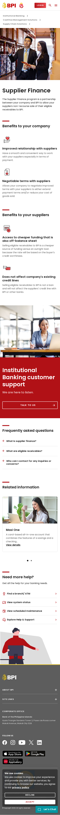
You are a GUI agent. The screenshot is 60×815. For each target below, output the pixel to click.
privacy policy (20, 787)
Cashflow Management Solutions (20, 19)
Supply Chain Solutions (15, 24)
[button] (27, 560)
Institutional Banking (13, 15)
